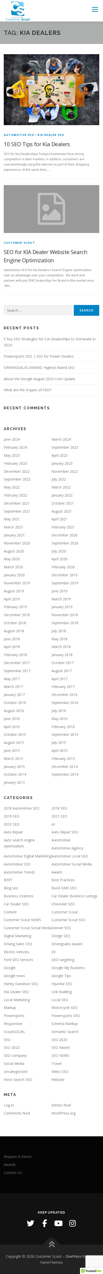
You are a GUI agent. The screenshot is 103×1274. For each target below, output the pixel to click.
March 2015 (13, 758)
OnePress (73, 1256)
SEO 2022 (12, 1047)
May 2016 (60, 718)
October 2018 (15, 622)
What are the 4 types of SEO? (27, 389)
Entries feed (61, 1105)
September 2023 (65, 447)
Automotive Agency (67, 848)
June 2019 (60, 591)
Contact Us (13, 1172)
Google (10, 967)
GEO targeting (63, 959)
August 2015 (14, 742)
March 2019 (61, 599)
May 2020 (12, 558)
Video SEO (60, 1071)
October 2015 (15, 734)
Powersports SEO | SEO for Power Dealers (39, 356)
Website (58, 1079)
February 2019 (15, 606)
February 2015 (63, 758)
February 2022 (15, 495)
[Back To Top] (51, 1244)
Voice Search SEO (18, 1079)
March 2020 (13, 567)
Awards (10, 1164)
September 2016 (65, 702)
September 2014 (65, 774)
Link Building (62, 991)
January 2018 (62, 654)
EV (54, 951)
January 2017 (14, 694)
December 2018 (17, 614)
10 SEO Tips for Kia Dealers (37, 144)
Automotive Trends (19, 872)
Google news (14, 975)
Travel (57, 1063)
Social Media (14, 1063)
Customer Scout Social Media (28, 927)
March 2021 (13, 527)
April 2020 (60, 558)
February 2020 (63, 567)
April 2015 (60, 750)
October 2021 (63, 503)
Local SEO (60, 999)
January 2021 (14, 535)
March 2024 (61, 439)
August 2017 (62, 670)
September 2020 (65, 543)
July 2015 (59, 742)
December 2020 (65, 535)
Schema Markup (65, 1023)
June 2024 (12, 439)
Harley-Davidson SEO (21, 983)
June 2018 (12, 638)
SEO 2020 (59, 1039)
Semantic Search (65, 1031)
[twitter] (30, 1223)
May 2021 (12, 519)
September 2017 (17, 670)
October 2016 (15, 702)
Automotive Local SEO (70, 856)
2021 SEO (59, 816)
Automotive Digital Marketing (27, 856)
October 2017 (63, 662)
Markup (10, 1007)
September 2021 (17, 511)
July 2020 (59, 551)
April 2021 (60, 519)
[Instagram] (72, 1223)
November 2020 (17, 543)
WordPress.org (64, 1113)
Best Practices (63, 880)
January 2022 (62, 495)
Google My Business (68, 967)
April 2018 (12, 646)
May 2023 (12, 455)
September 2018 (65, 622)
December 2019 (65, 575)
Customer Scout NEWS (22, 919)
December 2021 (17, 503)
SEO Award (61, 1047)
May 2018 (60, 638)
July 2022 (59, 479)
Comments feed (17, 1113)
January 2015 (14, 766)
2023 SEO (12, 824)
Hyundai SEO (62, 983)
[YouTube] (58, 1223)
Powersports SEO (66, 1015)
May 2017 (12, 678)
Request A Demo (18, 1156)
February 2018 (15, 654)
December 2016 (65, 694)
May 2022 (12, 487)
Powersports (14, 1015)
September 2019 (65, 583)
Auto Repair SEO (65, 832)
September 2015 (65, 734)
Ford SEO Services (18, 959)
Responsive (13, 1023)
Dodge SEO (61, 935)
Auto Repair (13, 832)
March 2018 (61, 646)
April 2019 (12, 599)
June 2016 (12, 718)
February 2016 (63, 726)
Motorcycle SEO (65, 1007)
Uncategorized (15, 1071)
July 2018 (59, 630)
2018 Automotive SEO (22, 808)
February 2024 (15, 447)
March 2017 (13, 686)
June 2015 (12, 750)
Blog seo (11, 888)
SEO (7, 1039)
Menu (94, 9)
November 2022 (65, 471)
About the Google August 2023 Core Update (39, 378)
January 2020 (14, 575)
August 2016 (14, 710)
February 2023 (15, 463)
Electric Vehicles (16, 951)
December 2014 (65, 766)
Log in (9, 1105)
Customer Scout (19, 243)
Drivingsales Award (67, 943)
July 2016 (59, 710)
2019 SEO (12, 816)
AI (53, 824)
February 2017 (63, 686)
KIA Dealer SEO (51, 135)
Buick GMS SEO (64, 888)
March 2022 (61, 487)
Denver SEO (61, 927)
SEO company (15, 1055)
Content (10, 912)
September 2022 (17, 479)
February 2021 (63, 527)
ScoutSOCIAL (14, 1031)
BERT (8, 880)
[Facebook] (44, 1223)
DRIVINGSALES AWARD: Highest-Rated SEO (39, 367)
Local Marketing (17, 999)
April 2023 (60, 455)
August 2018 (14, 630)
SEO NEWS (60, 1055)
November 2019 (17, 583)
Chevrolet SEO (63, 904)
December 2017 (17, 662)
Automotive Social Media (72, 864)
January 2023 (62, 463)
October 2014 (15, 774)
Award (57, 872)
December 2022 (17, 471)
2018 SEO (59, 808)
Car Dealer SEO (16, 904)
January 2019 (62, 606)
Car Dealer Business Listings (75, 896)
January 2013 (14, 782)
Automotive (61, 840)
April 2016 (12, 726)
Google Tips (61, 975)
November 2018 (65, 614)
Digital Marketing (17, 935)
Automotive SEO (19, 135)
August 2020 (14, 551)
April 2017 (60, 678)
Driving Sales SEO (18, 943)
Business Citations (19, 896)
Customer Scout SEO (69, 919)
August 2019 (14, 591)
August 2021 (62, 511)
